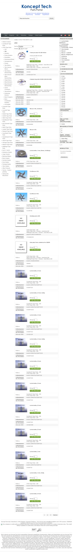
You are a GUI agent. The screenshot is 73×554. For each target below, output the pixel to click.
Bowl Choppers (9, 97)
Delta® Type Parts (7, 114)
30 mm (63, 103)
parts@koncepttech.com (52, 521)
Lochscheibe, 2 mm (35, 451)
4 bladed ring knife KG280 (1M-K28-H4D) (41, 79)
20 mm (63, 99)
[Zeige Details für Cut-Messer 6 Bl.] (21, 201)
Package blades (6, 164)
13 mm (63, 92)
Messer (63, 51)
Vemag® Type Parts (7, 142)
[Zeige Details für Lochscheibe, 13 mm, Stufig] (21, 345)
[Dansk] (65, 36)
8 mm (63, 89)
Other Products (6, 168)
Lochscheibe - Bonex (67, 47)
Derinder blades (6, 160)
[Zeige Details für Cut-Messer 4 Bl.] (21, 179)
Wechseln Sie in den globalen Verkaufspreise (37, 13)
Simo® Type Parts (7, 140)
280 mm (63, 71)
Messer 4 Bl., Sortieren (36, 108)
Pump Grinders (8, 55)
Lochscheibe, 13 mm (35, 315)
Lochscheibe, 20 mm (35, 405)
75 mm (63, 66)
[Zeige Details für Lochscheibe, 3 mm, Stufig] (21, 479)
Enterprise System (7, 152)
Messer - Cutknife (66, 52)
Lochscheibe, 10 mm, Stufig (37, 293)
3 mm (63, 80)
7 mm (63, 87)
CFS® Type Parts (6, 47)
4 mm (63, 81)
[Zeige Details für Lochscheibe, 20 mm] (21, 412)
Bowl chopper (6, 158)
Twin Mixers (8, 65)
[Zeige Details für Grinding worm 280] (21, 226)
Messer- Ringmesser (67, 54)
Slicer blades (5, 166)
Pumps (6, 63)
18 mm (63, 96)
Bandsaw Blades (6, 156)
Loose (63, 124)
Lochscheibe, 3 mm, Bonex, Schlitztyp (40, 150)
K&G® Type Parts (6, 127)
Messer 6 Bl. (33, 129)
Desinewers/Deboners (10, 59)
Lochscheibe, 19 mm (35, 383)
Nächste (55, 515)
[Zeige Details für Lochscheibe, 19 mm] (21, 389)
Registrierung (29, 14)
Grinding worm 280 (35, 216)
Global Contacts (6, 41)
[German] (69, 36)
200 (6, 49)
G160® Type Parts (7, 116)
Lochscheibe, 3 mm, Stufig (37, 473)
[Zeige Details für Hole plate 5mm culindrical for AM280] (21, 253)
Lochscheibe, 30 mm (35, 493)
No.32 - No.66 (6, 150)
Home (16, 40)
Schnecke (64, 56)
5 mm (63, 83)
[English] (61, 36)
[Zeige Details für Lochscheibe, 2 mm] (21, 459)
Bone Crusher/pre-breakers (8, 100)
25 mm (63, 101)
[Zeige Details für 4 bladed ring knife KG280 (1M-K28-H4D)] (21, 85)
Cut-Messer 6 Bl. (34, 193)
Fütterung (64, 58)
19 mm (63, 98)
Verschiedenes (65, 60)
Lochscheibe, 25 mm (35, 429)
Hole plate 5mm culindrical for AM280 (40, 242)
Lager (63, 61)
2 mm (63, 76)
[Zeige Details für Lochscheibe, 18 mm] (21, 367)
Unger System (6, 154)
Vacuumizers (8, 91)
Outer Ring (64, 138)
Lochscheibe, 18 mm (35, 361)
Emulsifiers (7, 57)
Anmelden (37, 14)
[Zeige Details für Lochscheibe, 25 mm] (21, 436)
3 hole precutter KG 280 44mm (38, 52)
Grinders (7, 53)
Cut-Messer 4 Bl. (34, 171)
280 (6, 51)
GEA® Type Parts (6, 118)
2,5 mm (63, 78)
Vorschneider (65, 49)
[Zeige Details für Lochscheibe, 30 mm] (21, 500)
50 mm (63, 107)
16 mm (63, 94)
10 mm (63, 90)
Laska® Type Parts (7, 129)
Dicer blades (5, 162)
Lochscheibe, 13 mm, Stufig (37, 339)
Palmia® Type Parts (7, 131)
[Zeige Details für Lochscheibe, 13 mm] (21, 321)
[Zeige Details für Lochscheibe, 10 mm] (21, 277)
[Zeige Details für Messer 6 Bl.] (21, 137)
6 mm (63, 85)
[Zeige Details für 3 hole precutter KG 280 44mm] (21, 59)
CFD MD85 (7, 104)
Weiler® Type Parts (7, 144)
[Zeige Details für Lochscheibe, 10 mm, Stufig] (21, 299)
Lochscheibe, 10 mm (35, 271)
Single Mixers (8, 80)
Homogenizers (8, 61)
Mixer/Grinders (8, 82)
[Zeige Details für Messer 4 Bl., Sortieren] (21, 116)
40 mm (63, 105)
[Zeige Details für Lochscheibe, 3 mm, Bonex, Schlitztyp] (21, 157)
